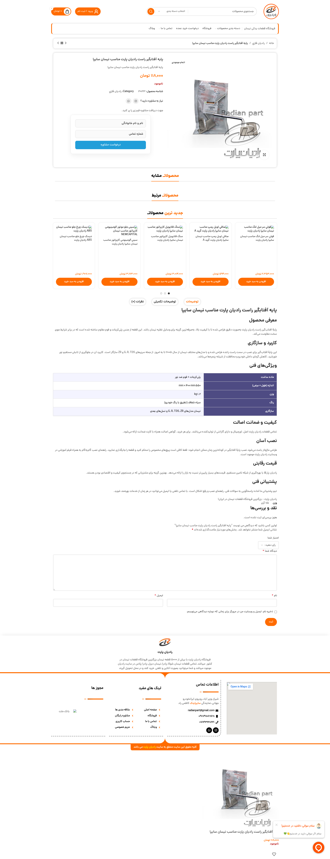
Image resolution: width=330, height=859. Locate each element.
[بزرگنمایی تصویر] (264, 155)
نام (274, 596)
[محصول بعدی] (58, 43)
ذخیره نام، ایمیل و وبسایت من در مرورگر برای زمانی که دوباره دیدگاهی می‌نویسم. (230, 612)
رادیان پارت (165, 652)
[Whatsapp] (209, 730)
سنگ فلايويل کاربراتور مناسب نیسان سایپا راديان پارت (167, 238)
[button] (256, 282)
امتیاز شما (273, 538)
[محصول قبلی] (66, 43)
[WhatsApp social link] (128, 101)
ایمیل (158, 596)
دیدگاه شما (270, 551)
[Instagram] (216, 730)
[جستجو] (150, 11)
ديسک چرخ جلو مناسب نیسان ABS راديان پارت (76, 238)
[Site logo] (271, 12)
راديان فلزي (258, 43)
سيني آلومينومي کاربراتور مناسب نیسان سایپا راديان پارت (120, 242)
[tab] (192, 301)
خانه (271, 43)
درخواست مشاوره (111, 145)
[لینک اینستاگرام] (136, 101)
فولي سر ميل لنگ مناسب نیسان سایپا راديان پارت (257, 238)
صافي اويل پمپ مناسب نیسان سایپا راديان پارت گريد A (212, 238)
